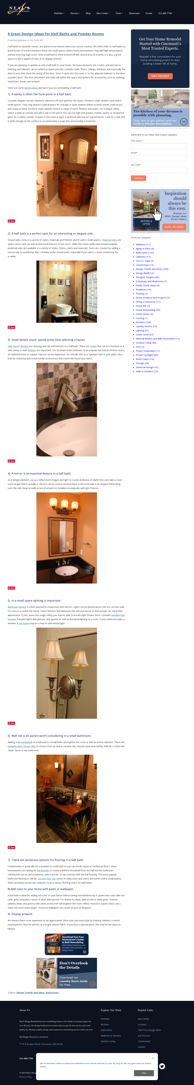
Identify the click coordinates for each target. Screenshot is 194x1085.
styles (93, 346)
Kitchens (143, 322)
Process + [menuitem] (75, 13)
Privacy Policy (25, 1076)
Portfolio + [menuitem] (59, 13)
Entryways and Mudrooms (151, 281)
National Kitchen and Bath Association (158, 338)
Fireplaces (143, 289)
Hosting (142, 318)
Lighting (142, 330)
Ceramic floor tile (47, 878)
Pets (140, 346)
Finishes (32, 350)
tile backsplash (24, 742)
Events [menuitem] (149, 13)
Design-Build (145, 273)
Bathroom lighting (17, 606)
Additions (143, 244)
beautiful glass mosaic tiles (22, 746)
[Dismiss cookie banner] (153, 1058)
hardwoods (43, 870)
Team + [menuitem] (119, 13)
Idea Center (143, 1018)
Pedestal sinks (109, 239)
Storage (142, 363)
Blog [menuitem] (88, 13)
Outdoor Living (146, 342)
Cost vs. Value (145, 260)
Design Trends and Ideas (31, 992)
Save (13, 221)
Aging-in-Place (145, 248)
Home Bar (143, 305)
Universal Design (147, 367)
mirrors (34, 479)
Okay (144, 1073)
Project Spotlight (147, 354)
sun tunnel (24, 623)
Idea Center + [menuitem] (103, 13)
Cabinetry (143, 256)
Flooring (142, 293)
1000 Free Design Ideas (149, 1030)
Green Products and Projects (153, 297)
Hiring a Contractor (148, 301)
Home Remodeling (148, 309)
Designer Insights (147, 277)
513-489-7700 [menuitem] (165, 13)
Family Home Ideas (147, 285)
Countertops (145, 264)
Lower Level (145, 334)
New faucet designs (18, 346)
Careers (141, 1046)
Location (142, 1024)
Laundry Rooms (146, 326)
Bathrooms (52, 992)
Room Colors (145, 359)
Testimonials (144, 1041)
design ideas (31, 87)
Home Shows (144, 313)
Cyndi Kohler (21, 40)
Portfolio (105, 1018)
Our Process (144, 1035)
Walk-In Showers (147, 371)
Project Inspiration (148, 350)
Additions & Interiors (111, 1035)
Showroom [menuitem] (134, 13)
